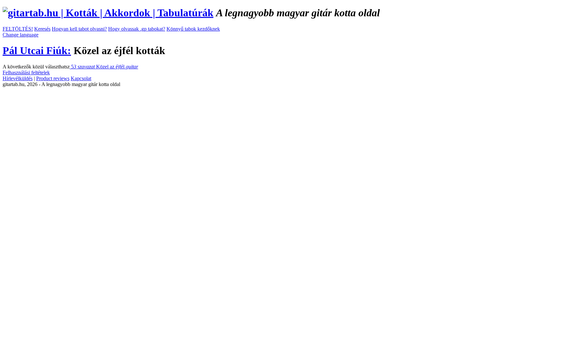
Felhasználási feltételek (26, 72)
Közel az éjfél (104, 66)
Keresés (42, 29)
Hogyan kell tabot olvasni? (79, 29)
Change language (20, 34)
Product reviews (52, 78)
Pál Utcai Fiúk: (37, 50)
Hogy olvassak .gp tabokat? (136, 29)
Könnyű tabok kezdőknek (193, 29)
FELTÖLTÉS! (18, 29)
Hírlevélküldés (18, 78)
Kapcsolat (81, 78)
